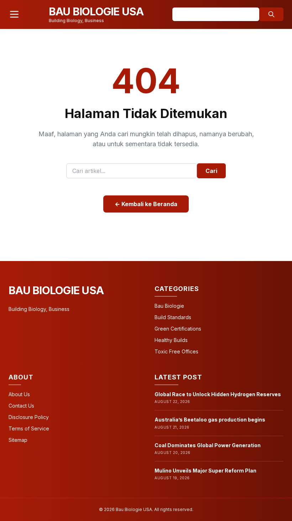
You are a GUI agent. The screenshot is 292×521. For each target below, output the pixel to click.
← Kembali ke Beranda (146, 204)
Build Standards (173, 317)
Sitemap (18, 440)
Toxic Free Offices (176, 351)
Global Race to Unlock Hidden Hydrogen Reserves (218, 394)
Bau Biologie (169, 306)
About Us (19, 394)
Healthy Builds (171, 340)
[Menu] (14, 14)
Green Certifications (178, 329)
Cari (211, 170)
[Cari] (271, 14)
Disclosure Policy (29, 417)
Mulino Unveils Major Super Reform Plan (205, 471)
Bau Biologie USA (56, 290)
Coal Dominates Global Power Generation (208, 445)
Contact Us (21, 406)
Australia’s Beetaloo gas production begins (210, 420)
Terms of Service (29, 428)
